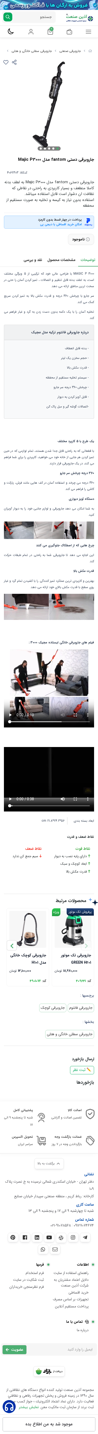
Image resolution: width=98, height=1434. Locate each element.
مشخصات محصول (61, 260)
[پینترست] (13, 1237)
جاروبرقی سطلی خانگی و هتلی (31, 51)
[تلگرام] (85, 1237)
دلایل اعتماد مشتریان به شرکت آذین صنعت (71, 1282)
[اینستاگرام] (73, 1237)
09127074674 (84, 1225)
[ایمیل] (55, 1249)
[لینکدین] (37, 1237)
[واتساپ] (43, 1249)
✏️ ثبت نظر (82, 1070)
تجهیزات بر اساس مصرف (71, 1299)
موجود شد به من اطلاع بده (49, 1424)
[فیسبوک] (25, 1237)
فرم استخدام (35, 1273)
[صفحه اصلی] (90, 51)
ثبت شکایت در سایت (28, 1280)
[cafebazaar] (49, 1371)
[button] (12, 945)
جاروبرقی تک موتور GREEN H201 (76, 958)
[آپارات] (61, 1238)
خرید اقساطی (78, 1292)
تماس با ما (74, 1321)
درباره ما (83, 1330)
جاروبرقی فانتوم (81, 1008)
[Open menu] (88, 32)
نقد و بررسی (33, 260)
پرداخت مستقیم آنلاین (72, 1306)
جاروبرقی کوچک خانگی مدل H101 (28, 958)
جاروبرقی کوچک (53, 1008)
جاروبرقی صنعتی (70, 51)
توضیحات (88, 260)
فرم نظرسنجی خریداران (26, 1287)
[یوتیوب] (49, 1237)
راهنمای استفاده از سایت (71, 1273)
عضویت (17, 1350)
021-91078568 (60, 1225)
